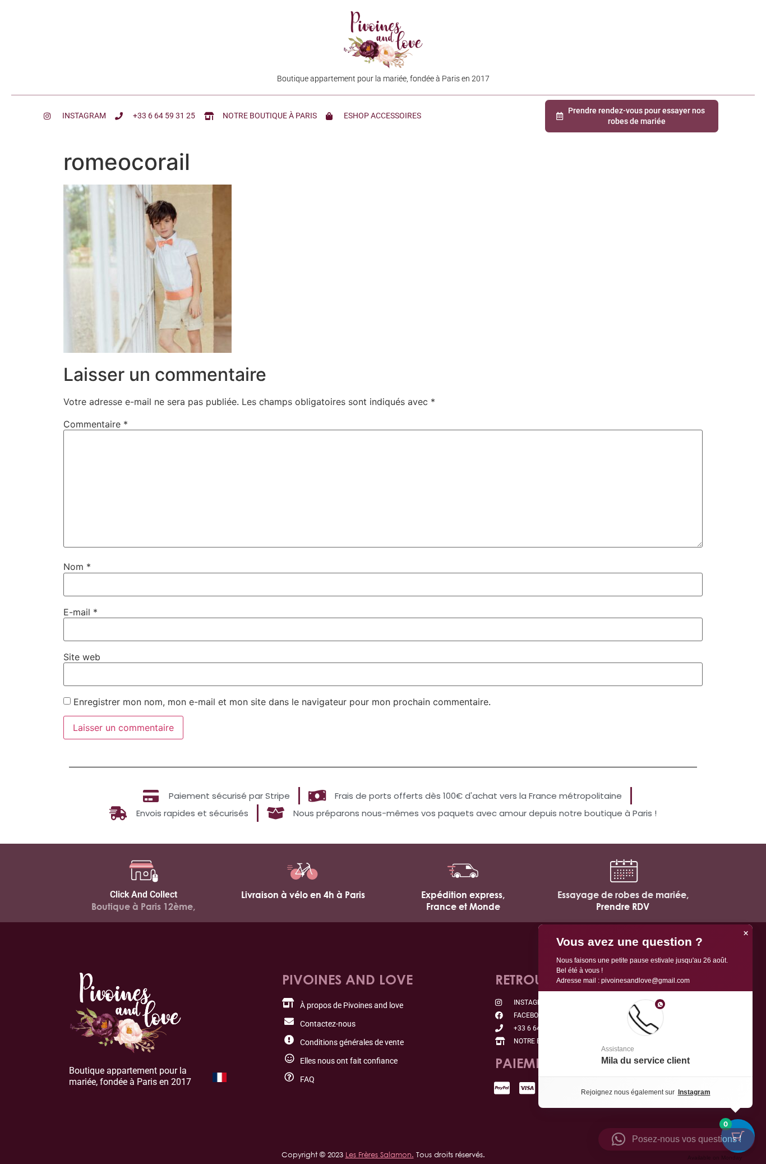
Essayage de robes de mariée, (623, 894)
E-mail (80, 612)
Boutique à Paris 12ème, (143, 906)
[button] (645, 1033)
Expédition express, (463, 894)
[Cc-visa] (527, 1088)
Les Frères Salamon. (379, 1154)
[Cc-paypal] (502, 1088)
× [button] (746, 933)
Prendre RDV (622, 906)
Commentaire (95, 424)
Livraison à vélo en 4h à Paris (303, 894)
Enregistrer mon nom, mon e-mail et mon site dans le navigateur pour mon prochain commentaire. (282, 701)
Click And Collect (143, 894)
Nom (77, 566)
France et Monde (463, 906)
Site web (81, 656)
